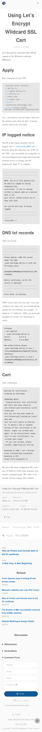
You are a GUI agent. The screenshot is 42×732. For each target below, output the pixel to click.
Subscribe (16, 719)
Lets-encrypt (20, 527)
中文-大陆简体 (21, 535)
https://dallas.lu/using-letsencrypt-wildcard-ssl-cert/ (19, 492)
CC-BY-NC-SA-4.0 (29, 509)
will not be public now (25, 146)
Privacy (27, 719)
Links (32, 719)
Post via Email (22, 700)
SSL (30, 527)
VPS (37, 527)
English (10, 535)
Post (22, 694)
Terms (22, 719)
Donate (10, 719)
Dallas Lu (6, 500)
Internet (6, 527)
